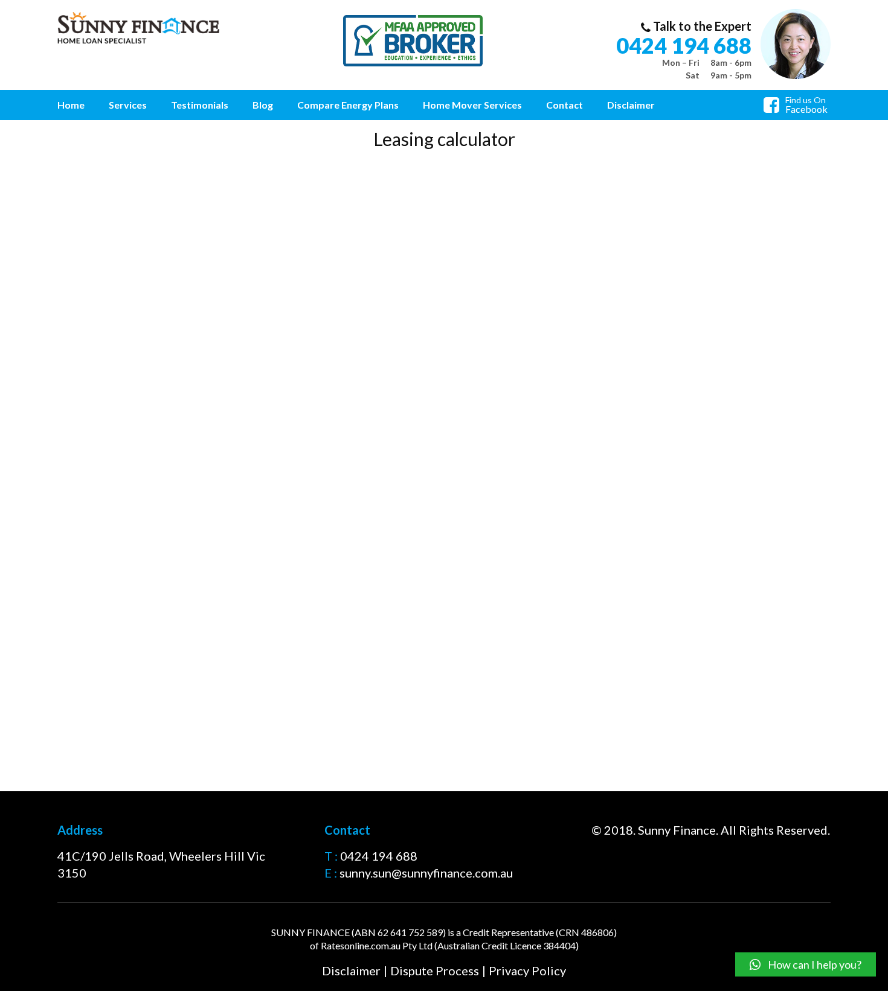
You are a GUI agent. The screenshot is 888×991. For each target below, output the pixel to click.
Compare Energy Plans (348, 104)
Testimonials (199, 104)
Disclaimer (631, 104)
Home (71, 104)
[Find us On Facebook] (774, 107)
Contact (564, 104)
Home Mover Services (472, 104)
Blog (263, 104)
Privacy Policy (527, 970)
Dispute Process (434, 970)
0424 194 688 (683, 45)
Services (128, 104)
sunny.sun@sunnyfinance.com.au (426, 873)
